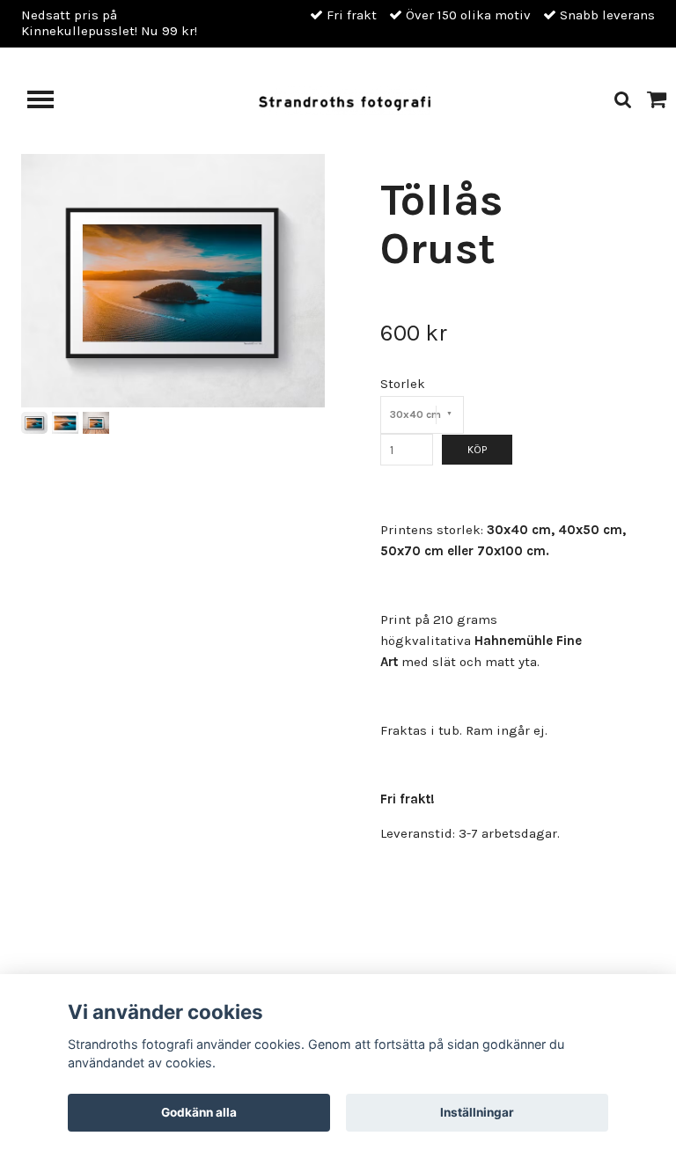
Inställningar (477, 1112)
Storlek (402, 384)
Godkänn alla (199, 1112)
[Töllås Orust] (173, 280)
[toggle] (49, 101)
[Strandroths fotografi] (344, 99)
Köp (477, 449)
